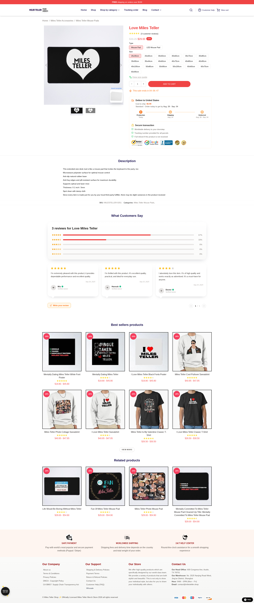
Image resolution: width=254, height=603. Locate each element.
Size (131, 52)
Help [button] (249, 600)
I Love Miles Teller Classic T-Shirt (192, 432)
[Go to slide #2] (90, 110)
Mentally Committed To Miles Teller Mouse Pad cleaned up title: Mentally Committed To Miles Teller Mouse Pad (192, 512)
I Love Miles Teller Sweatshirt (105, 432)
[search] (191, 10)
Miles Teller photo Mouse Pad (149, 509)
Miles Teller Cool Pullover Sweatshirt (192, 374)
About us (47, 570)
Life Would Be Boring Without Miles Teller (61, 509)
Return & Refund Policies (96, 577)
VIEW (62, 369)
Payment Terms (92, 573)
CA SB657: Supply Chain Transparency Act (61, 584)
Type (131, 43)
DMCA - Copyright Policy (53, 581)
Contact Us (91, 581)
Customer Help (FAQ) (95, 584)
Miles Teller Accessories (62, 21)
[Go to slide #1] (76, 110)
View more (127, 450)
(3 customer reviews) (149, 34)
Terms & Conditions (51, 573)
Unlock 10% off (5, 591)
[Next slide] (121, 65)
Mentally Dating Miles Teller (105, 374)
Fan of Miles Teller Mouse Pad (105, 509)
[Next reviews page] (204, 306)
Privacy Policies (49, 577)
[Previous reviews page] (191, 306)
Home (45, 21)
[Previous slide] (46, 65)
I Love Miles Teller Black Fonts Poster (148, 374)
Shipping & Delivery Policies (97, 570)
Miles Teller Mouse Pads (87, 21)
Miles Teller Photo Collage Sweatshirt (62, 432)
